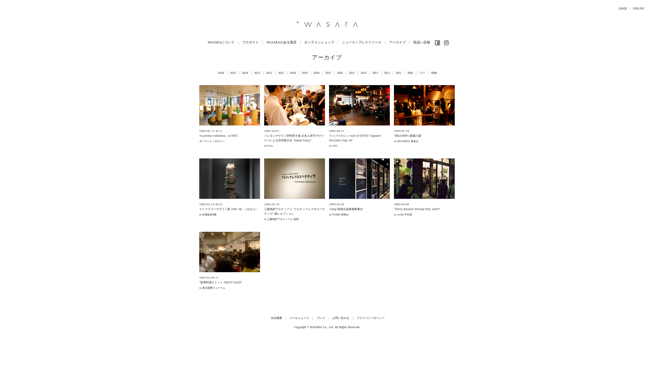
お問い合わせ (340, 318)
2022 (269, 73)
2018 (316, 73)
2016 (340, 73)
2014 (363, 73)
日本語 (622, 8)
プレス (321, 318)
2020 (293, 73)
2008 (434, 73)
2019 (305, 73)
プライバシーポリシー (371, 318)
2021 (281, 73)
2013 (375, 73)
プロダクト (250, 42)
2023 (257, 73)
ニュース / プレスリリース (361, 42)
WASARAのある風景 (281, 42)
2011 (398, 73)
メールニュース (299, 318)
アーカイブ (397, 42)
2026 (221, 73)
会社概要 (276, 318)
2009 (422, 73)
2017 (328, 73)
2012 (387, 73)
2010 (410, 73)
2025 (233, 73)
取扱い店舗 (421, 42)
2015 (352, 73)
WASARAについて (221, 42)
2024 (245, 73)
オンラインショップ (319, 42)
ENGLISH (638, 8)
